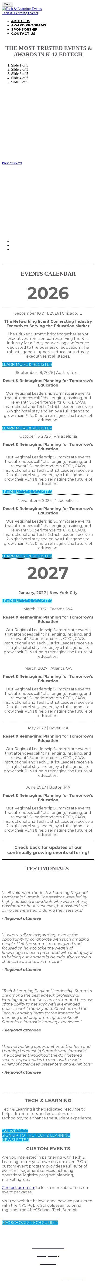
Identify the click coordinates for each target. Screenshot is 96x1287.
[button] (27, 364)
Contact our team (18, 1187)
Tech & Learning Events (20, 13)
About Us (20, 21)
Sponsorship (24, 29)
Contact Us (23, 34)
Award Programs (28, 25)
